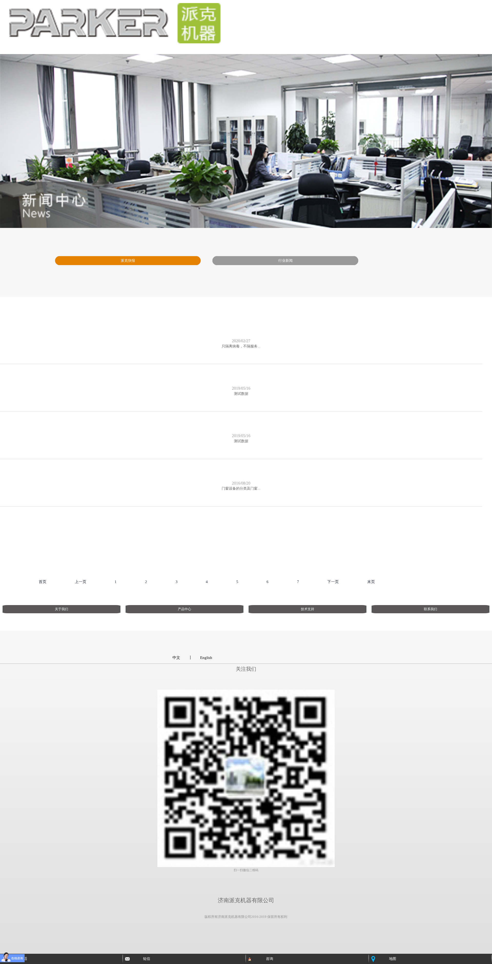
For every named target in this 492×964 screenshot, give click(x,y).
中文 (176, 658)
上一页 (80, 582)
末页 (371, 582)
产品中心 (184, 609)
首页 (42, 582)
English (206, 658)
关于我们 (61, 609)
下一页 (333, 582)
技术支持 (307, 609)
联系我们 (430, 609)
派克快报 (128, 261)
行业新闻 (285, 261)
